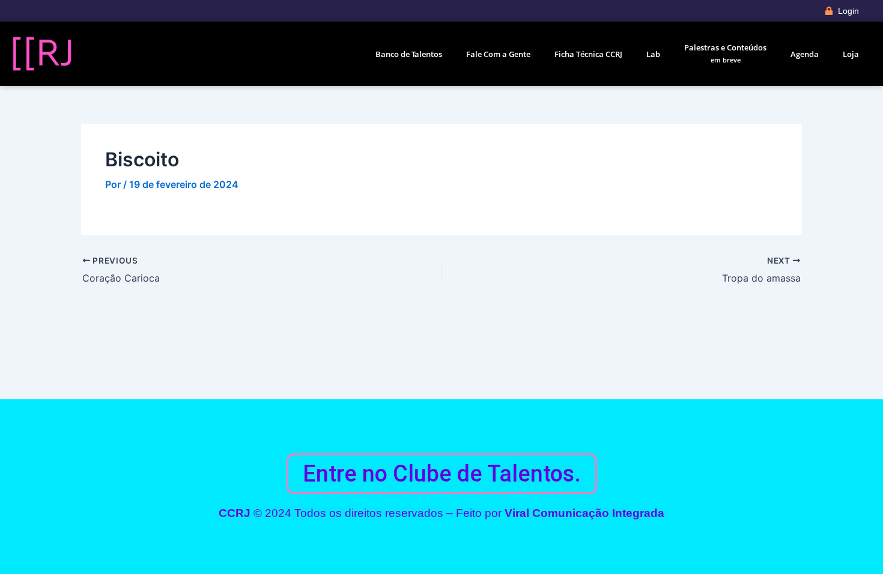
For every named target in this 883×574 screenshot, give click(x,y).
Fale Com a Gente (498, 54)
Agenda (804, 54)
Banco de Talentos (408, 54)
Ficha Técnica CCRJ (588, 54)
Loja (851, 54)
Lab (653, 54)
